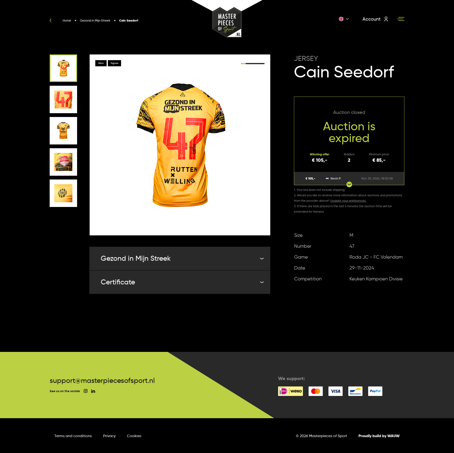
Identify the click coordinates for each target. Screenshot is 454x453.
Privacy (109, 436)
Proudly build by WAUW (379, 435)
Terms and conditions (73, 436)
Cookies (134, 436)
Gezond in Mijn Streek (136, 258)
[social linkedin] (93, 391)
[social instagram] (85, 391)
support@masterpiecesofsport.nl (102, 380)
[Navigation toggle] (400, 19)
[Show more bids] (349, 184)
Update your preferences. (348, 200)
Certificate (118, 282)
